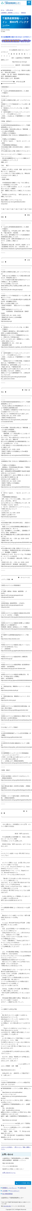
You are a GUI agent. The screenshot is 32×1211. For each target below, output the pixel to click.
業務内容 (23, 12)
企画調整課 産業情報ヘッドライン (10, 12)
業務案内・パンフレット (9, 1188)
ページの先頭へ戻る (24, 1183)
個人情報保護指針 (7, 1193)
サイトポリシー (14, 1191)
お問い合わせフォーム (9, 1172)
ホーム (2, 10)
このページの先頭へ (7, 1147)
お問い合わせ (9, 10)
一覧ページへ (18, 1147)
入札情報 (5, 1191)
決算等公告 (22, 1188)
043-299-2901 (7, 1206)
